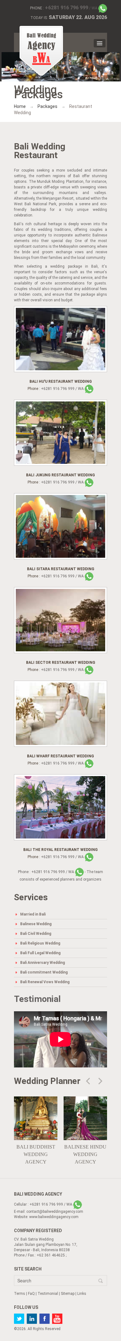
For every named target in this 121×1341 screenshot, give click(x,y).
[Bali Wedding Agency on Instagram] (32, 1319)
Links (81, 1293)
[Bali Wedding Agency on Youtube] (57, 1319)
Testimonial (37, 999)
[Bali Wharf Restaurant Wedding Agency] (60, 713)
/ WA (71, 8)
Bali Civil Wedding (35, 933)
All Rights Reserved (44, 1329)
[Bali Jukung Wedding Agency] (60, 432)
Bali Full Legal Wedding (40, 953)
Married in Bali (33, 914)
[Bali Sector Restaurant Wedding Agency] (60, 620)
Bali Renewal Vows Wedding (44, 982)
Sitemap (67, 1293)
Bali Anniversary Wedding (42, 962)
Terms (19, 1293)
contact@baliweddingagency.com (54, 1211)
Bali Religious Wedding (40, 943)
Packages (47, 106)
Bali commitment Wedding (44, 972)
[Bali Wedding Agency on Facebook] (44, 1319)
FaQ (31, 1293)
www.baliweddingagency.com (53, 1217)
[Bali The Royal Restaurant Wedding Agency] (60, 807)
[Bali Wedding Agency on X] (19, 1319)
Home (20, 106)
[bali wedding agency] (41, 51)
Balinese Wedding (36, 924)
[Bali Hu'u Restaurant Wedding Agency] (60, 339)
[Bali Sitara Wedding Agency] (60, 526)
